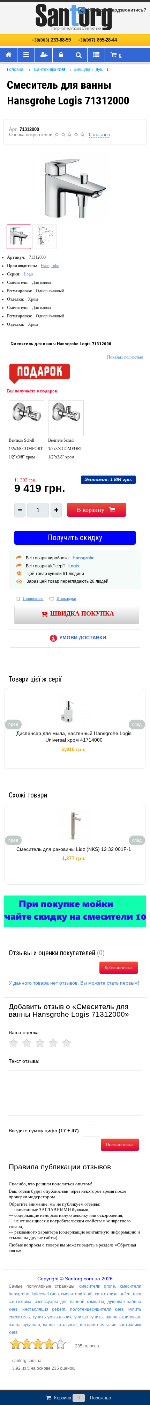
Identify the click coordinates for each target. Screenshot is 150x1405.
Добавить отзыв (119, 967)
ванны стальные (60, 1324)
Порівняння (33, 598)
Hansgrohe (50, 265)
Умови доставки (82, 637)
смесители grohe (97, 1286)
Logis (28, 274)
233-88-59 (51, 40)
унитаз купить (88, 1317)
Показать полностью (125, 357)
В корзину (90, 509)
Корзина (82, 1397)
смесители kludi (77, 1294)
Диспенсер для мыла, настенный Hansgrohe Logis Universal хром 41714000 (74, 736)
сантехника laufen (113, 1294)
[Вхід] (61, 55)
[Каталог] (26, 55)
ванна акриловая (123, 1317)
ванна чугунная (24, 1324)
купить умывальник (52, 1317)
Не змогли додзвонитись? (117, 10)
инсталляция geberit (44, 1309)
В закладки (66, 598)
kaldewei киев (45, 1294)
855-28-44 (97, 40)
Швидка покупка (82, 613)
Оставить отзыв (120, 1144)
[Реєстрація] (43, 55)
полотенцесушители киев (97, 1309)
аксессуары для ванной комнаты (69, 1301)
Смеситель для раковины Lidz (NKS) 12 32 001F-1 (73, 849)
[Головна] (8, 55)
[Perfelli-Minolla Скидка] (75, 911)
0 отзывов (99, 134)
